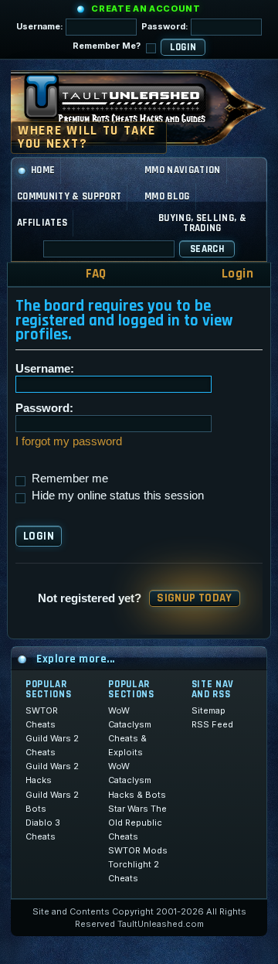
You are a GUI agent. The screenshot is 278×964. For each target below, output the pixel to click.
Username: (41, 26)
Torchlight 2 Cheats (133, 871)
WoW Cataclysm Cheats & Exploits (129, 731)
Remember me (68, 478)
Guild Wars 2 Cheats (52, 745)
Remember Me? (108, 45)
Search (207, 249)
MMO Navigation (182, 170)
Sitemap (208, 710)
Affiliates (42, 222)
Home (43, 170)
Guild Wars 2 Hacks (52, 773)
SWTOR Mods (138, 850)
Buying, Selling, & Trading (202, 223)
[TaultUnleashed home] (126, 104)
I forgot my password (68, 441)
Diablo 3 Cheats (42, 829)
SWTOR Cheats (41, 717)
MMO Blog (167, 196)
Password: (166, 26)
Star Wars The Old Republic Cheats (137, 822)
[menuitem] (86, 274)
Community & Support (69, 196)
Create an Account (145, 8)
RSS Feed (212, 724)
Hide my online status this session (116, 495)
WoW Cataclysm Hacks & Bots (137, 780)
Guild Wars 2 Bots (52, 801)
